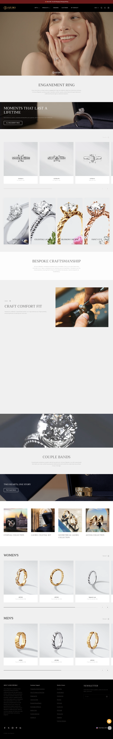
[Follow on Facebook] (5, 728)
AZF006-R (20, 178)
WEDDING (55, 7)
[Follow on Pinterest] (16, 728)
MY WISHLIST (74, 7)
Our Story (59, 689)
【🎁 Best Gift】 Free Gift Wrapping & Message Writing (56, 1)
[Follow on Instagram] (13, 728)
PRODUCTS (45, 7)
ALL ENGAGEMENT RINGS (13, 123)
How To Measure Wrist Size (37, 692)
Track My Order (34, 699)
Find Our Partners (61, 721)
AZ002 (20, 660)
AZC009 (56, 660)
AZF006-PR (56, 178)
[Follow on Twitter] (9, 728)
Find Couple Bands (11, 490)
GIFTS (36, 7)
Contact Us (33, 717)
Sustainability (60, 692)
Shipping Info (33, 696)
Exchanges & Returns (35, 706)
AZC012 (21, 597)
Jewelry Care (33, 710)
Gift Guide (59, 710)
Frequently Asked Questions (37, 689)
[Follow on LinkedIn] (20, 728)
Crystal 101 (60, 706)
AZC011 (92, 660)
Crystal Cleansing (34, 714)
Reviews (59, 699)
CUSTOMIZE (65, 7)
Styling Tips (60, 714)
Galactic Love (92, 597)
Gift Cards (59, 703)
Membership (60, 696)
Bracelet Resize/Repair (36, 703)
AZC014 (56, 597)
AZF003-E (92, 178)
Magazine (59, 717)
